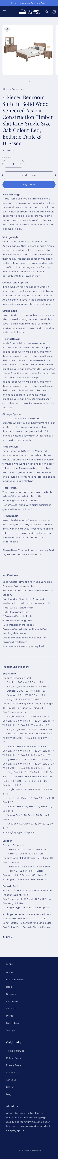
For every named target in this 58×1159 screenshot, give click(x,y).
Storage (10, 1030)
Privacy (10, 1016)
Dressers (11, 994)
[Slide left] (22, 81)
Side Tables (12, 1023)
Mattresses (12, 1001)
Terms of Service (15, 1051)
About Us (11, 1080)
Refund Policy (13, 1058)
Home (9, 972)
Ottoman (11, 1008)
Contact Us (12, 1072)
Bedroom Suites (15, 980)
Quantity (6, 157)
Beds (9, 987)
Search (10, 1087)
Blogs (9, 1094)
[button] (4, 11)
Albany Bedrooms (33, 1150)
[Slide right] (36, 81)
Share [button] (9, 937)
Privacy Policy (13, 1065)
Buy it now (29, 184)
